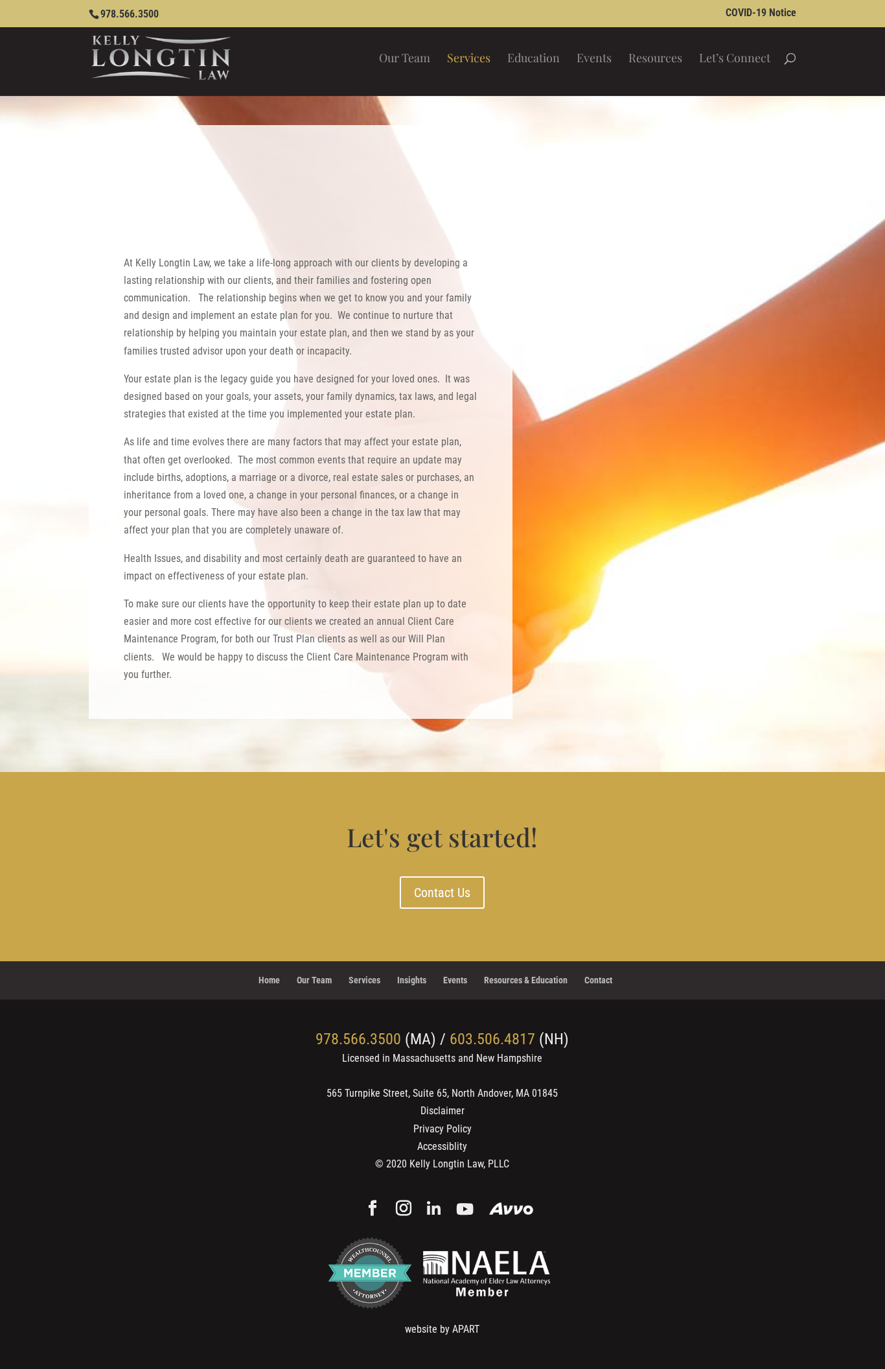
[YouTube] (465, 1210)
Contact (598, 980)
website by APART (442, 1329)
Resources (655, 59)
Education (533, 59)
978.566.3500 (129, 14)
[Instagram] (403, 1209)
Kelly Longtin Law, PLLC (459, 1164)
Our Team (404, 59)
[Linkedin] (434, 1210)
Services (468, 59)
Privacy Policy (442, 1129)
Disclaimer (442, 1111)
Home (269, 980)
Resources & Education (526, 980)
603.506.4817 (492, 1039)
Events (594, 59)
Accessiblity (442, 1146)
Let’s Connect (734, 59)
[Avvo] (511, 1210)
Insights (411, 980)
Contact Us (442, 892)
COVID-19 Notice (761, 13)
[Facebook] (372, 1209)
